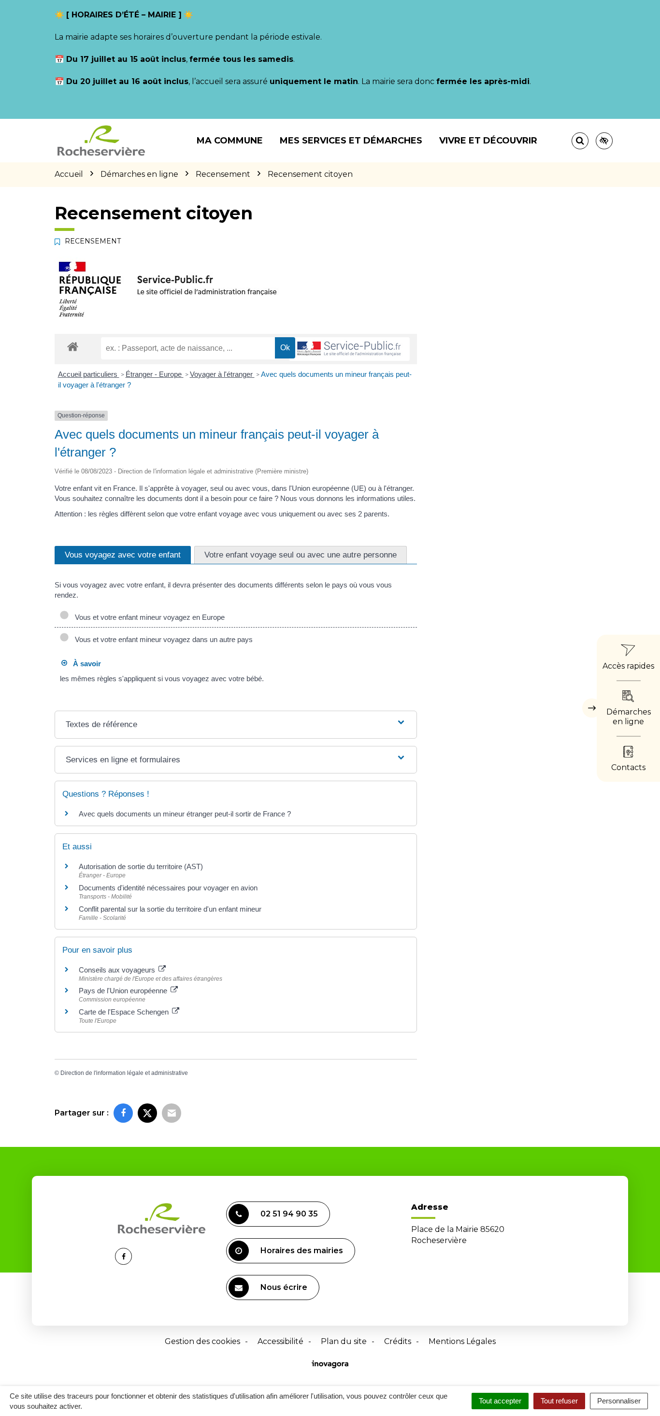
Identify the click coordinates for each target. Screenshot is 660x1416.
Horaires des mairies (301, 1250)
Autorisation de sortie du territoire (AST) (141, 866)
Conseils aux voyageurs (118, 970)
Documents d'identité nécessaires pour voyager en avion (168, 888)
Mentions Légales (462, 1341)
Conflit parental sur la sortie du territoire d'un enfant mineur (170, 909)
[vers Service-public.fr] (349, 349)
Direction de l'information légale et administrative (124, 1073)
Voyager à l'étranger (222, 374)
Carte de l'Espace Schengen (125, 1012)
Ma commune (230, 140)
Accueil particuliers (88, 374)
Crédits (397, 1341)
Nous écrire (283, 1287)
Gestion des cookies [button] (202, 1341)
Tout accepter (500, 1401)
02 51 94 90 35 (289, 1213)
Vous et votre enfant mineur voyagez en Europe (148, 617)
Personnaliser (619, 1401)
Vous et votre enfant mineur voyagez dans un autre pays (162, 639)
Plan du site (344, 1341)
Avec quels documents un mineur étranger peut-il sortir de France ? (185, 814)
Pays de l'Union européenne (124, 991)
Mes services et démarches (351, 140)
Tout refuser (559, 1401)
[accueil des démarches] (73, 346)
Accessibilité (280, 1341)
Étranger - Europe (155, 374)
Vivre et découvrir (488, 140)
